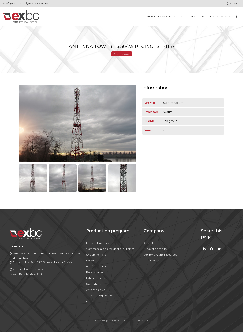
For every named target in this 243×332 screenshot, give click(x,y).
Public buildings (96, 266)
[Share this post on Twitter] (219, 249)
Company (164, 16)
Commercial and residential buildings (110, 248)
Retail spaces (94, 272)
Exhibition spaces (97, 278)
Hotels (90, 260)
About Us (149, 243)
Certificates (151, 260)
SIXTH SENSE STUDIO (139, 321)
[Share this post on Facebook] (211, 249)
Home (151, 16)
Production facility (155, 248)
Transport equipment (100, 295)
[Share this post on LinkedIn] (204, 249)
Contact (224, 16)
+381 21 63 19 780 (38, 3)
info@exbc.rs (13, 3)
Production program (194, 16)
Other (90, 301)
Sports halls (93, 283)
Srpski (233, 3)
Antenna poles (121, 53)
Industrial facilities (97, 243)
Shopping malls (96, 254)
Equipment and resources (160, 254)
